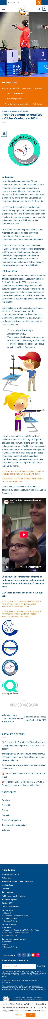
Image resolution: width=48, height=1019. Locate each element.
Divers (7, 50)
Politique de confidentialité (14, 852)
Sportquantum (22, 232)
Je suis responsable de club (14, 895)
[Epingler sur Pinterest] (31, 661)
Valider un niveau (10, 875)
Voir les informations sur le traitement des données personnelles (19, 937)
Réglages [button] (19, 1015)
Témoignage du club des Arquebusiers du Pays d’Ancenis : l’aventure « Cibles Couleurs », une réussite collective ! (23, 713)
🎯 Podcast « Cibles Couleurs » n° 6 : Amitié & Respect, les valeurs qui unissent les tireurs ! (23, 739)
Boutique (26, 44)
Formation (19, 50)
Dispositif (38, 44)
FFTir (38, 967)
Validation (37, 60)
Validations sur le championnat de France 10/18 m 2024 (12, 674)
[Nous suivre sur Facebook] (19, 911)
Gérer (5, 901)
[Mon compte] (39, 9)
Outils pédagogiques (14, 55)
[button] (3, 9)
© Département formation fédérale (21, 967)
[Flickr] (38, 911)
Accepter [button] (30, 1015)
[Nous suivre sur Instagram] (24, 911)
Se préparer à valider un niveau (16, 872)
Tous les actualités (10, 44)
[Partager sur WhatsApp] (12, 661)
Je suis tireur (7, 867)
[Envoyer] (38, 2)
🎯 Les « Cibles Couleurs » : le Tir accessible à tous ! (23, 731)
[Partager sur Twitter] (22, 661)
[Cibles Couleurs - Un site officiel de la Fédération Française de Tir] (24, 11)
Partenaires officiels (10, 863)
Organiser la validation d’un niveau (17, 889)
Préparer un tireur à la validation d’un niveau (21, 886)
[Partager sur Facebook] (17, 661)
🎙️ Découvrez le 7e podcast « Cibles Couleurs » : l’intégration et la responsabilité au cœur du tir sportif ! (24, 701)
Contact (21, 971)
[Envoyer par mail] (26, 661)
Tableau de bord (10, 877)
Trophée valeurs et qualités (17, 60)
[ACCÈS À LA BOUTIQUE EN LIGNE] (24, 22)
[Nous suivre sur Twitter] (28, 911)
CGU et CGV (7, 859)
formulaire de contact (37, 946)
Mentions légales (9, 856)
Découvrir (7, 869)
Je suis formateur (9, 881)
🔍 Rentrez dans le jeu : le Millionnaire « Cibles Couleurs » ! (23, 723)
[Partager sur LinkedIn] (35, 661)
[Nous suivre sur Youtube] (33, 911)
